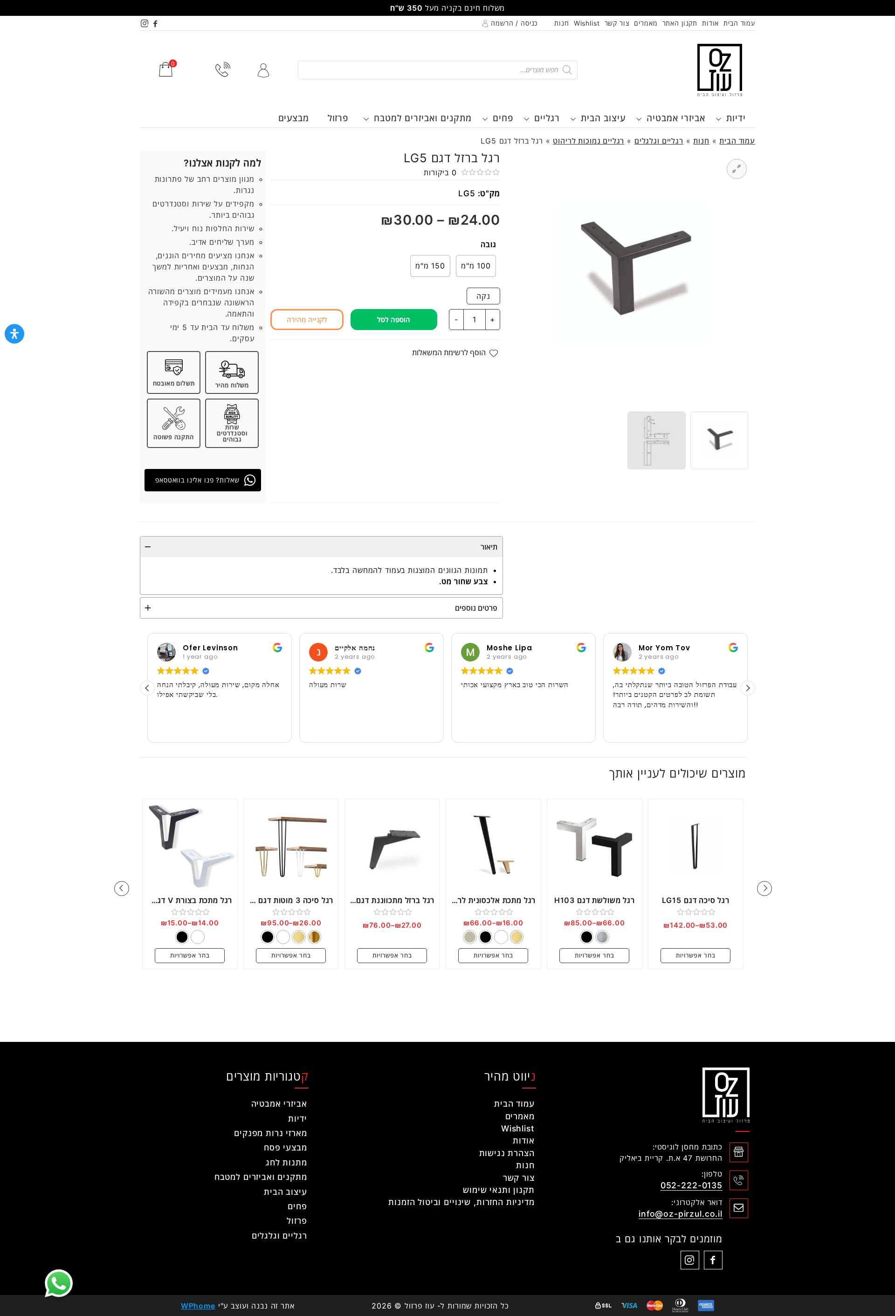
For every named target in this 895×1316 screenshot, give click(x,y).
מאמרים (645, 23)
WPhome (198, 1305)
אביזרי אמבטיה (676, 118)
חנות (561, 23)
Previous (764, 888)
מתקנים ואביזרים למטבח (423, 118)
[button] (748, 688)
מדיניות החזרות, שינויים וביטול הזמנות (461, 1202)
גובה (488, 244)
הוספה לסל (393, 319)
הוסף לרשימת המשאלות (449, 352)
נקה (483, 296)
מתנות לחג (286, 1162)
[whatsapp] (59, 1283)
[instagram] (145, 23)
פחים (503, 118)
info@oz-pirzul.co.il (681, 1214)
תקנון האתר (680, 23)
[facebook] (156, 23)
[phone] (223, 70)
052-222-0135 (692, 1185)
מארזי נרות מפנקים (270, 1133)
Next (121, 888)
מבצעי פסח (285, 1147)
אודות (710, 23)
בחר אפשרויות (695, 955)
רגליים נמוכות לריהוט (588, 140)
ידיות (736, 118)
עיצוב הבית (603, 118)
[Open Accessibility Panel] (14, 334)
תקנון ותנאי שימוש (498, 1190)
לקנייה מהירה (307, 319)
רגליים (547, 118)
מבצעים (293, 118)
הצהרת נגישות (507, 1153)
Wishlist (587, 23)
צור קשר (617, 23)
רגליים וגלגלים (658, 140)
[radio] (476, 265)
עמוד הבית (739, 23)
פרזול (338, 118)
